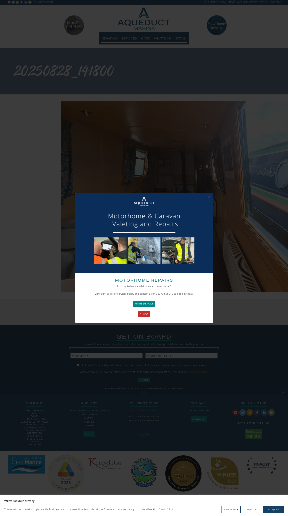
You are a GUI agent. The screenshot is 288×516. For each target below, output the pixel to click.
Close (144, 314)
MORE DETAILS (144, 303)
